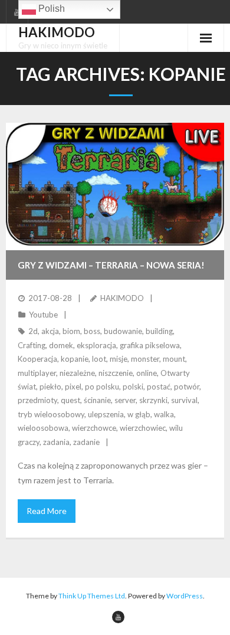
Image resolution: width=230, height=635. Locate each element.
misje (118, 359)
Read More (47, 511)
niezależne (77, 373)
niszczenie (115, 373)
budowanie (123, 331)
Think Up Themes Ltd (91, 595)
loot (99, 359)
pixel (73, 386)
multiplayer (37, 373)
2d (33, 331)
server (125, 400)
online (146, 373)
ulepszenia (106, 414)
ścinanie (97, 400)
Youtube (43, 314)
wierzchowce (94, 428)
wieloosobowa (43, 428)
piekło (50, 386)
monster (145, 359)
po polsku (102, 386)
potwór (186, 386)
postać (158, 386)
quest (70, 400)
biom (71, 331)
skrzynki (153, 400)
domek (61, 345)
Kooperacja (37, 359)
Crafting (31, 345)
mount (174, 359)
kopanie (74, 359)
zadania (56, 442)
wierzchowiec (143, 428)
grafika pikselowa (150, 345)
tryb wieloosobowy (51, 414)
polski (133, 386)
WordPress (184, 595)
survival (184, 400)
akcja (50, 331)
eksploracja (96, 345)
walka (164, 414)
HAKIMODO (122, 298)
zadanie (86, 442)
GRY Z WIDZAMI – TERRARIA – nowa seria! (111, 265)
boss (92, 331)
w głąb (138, 414)
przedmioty (37, 400)
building (159, 331)
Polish (50, 9)
